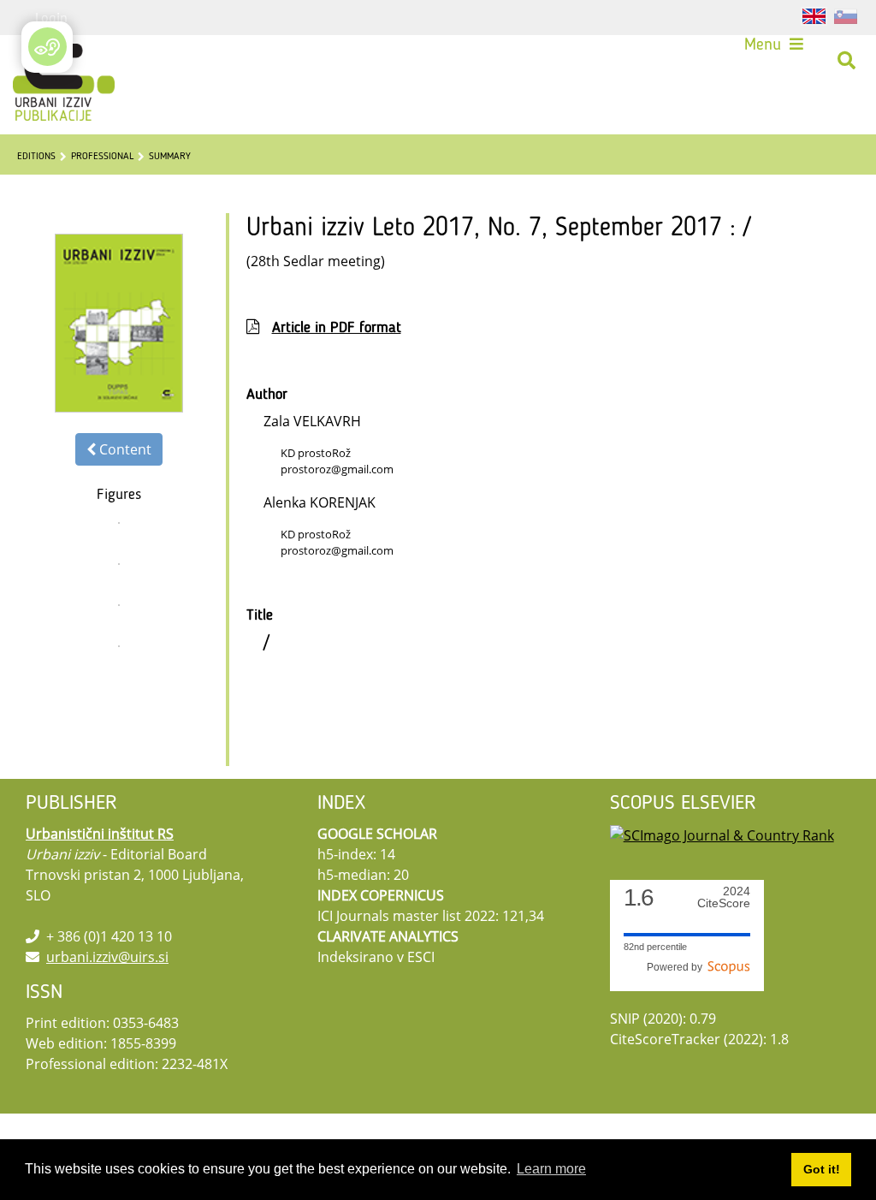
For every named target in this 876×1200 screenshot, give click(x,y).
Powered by (677, 967)
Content (123, 449)
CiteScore (723, 897)
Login (51, 17)
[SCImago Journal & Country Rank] (722, 833)
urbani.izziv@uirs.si (107, 957)
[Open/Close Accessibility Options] (47, 46)
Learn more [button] (551, 1168)
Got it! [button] (821, 1169)
